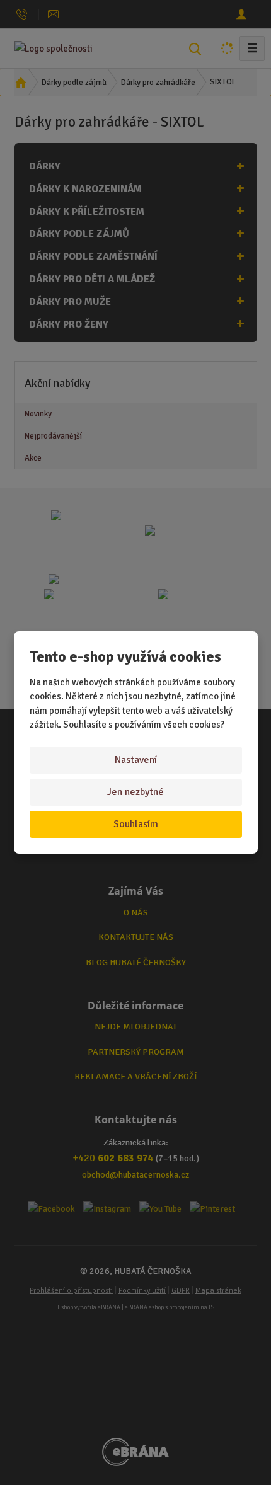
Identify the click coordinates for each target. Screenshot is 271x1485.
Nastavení (136, 760)
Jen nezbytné (135, 792)
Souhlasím (135, 824)
